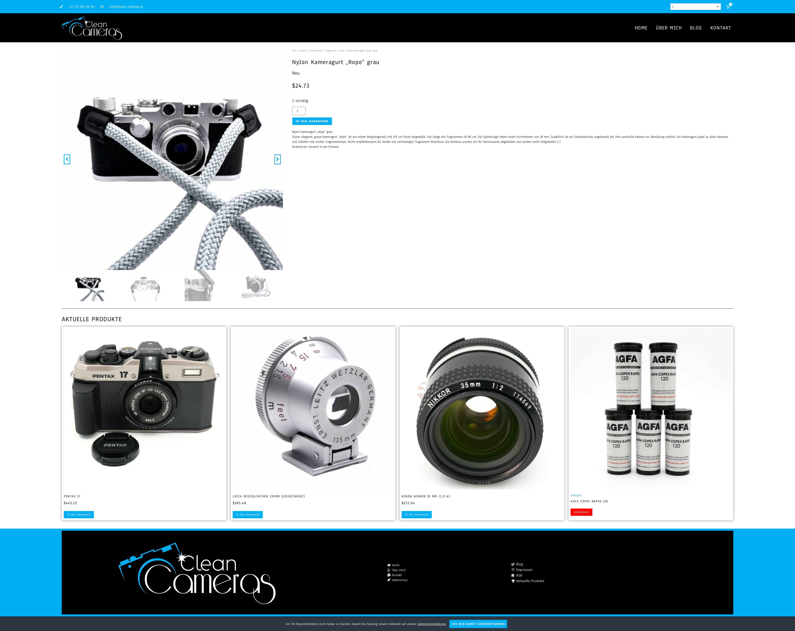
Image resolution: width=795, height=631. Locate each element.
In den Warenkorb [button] (78, 514)
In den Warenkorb (312, 121)
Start (294, 50)
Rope (341, 50)
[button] (67, 159)
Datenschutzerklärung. (431, 624)
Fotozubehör (316, 50)
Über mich (669, 27)
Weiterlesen (581, 512)
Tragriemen (331, 50)
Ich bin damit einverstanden (478, 624)
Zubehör (303, 50)
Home (641, 27)
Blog (696, 27)
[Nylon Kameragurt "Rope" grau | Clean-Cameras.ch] (172, 159)
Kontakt (720, 27)
